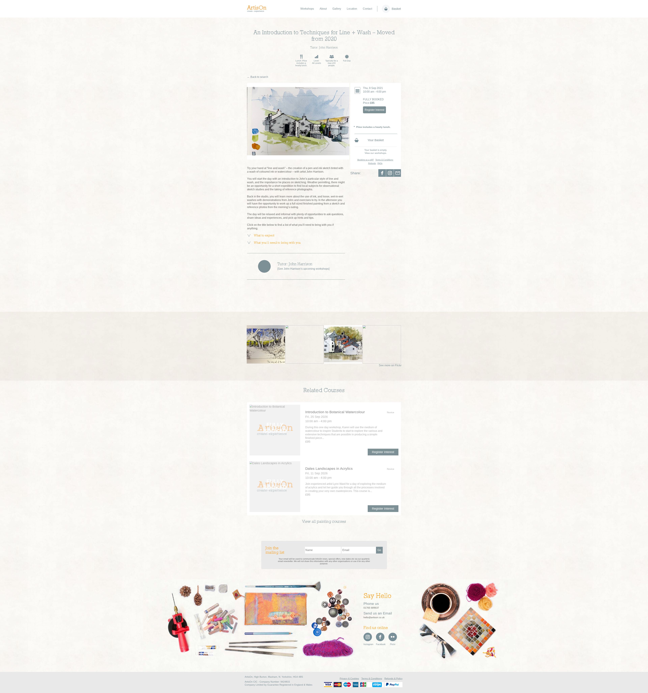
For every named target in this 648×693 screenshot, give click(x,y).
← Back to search (257, 76)
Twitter (390, 173)
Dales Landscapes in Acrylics (329, 468)
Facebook (382, 173)
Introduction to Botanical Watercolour (335, 412)
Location (352, 8)
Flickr (392, 644)
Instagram (367, 644)
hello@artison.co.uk (374, 617)
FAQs (379, 163)
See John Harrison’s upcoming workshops (303, 268)
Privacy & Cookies (349, 678)
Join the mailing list (274, 550)
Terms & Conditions (384, 160)
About (323, 8)
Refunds (372, 163)
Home (258, 8)
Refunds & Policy (393, 678)
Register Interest (374, 109)
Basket (396, 8)
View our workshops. (376, 153)
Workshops (307, 8)
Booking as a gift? (365, 160)
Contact (367, 8)
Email (397, 173)
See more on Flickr (390, 365)
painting (324, 522)
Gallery (336, 8)
